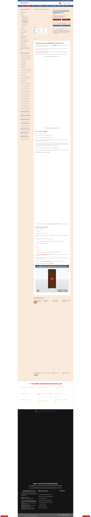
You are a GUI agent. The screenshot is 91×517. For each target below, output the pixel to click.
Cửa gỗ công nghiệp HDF (25, 18)
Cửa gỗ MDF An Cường (66, 31)
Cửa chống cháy (23, 12)
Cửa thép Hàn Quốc (24, 30)
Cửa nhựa (22, 28)
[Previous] (35, 17)
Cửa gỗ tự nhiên (24, 25)
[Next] (50, 17)
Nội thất (22, 34)
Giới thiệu (63, 0)
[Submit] (60, 3)
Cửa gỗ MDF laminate (25, 21)
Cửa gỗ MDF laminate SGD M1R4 (66, 373)
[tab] (35, 40)
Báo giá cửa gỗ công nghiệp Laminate (59, 30)
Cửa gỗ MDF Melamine (25, 22)
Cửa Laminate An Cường (56, 32)
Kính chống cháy (23, 32)
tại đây (52, 263)
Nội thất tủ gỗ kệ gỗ (24, 41)
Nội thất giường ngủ (24, 36)
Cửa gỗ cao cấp (24, 15)
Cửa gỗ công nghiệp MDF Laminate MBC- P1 (38, 373)
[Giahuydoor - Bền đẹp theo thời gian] (24, 3)
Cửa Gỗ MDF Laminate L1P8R (56, 373)
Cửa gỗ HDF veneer (25, 19)
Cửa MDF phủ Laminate (63, 32)
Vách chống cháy (23, 45)
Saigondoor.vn (35, 515)
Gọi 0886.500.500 (4, 516)
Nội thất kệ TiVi (23, 38)
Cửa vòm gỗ (23, 26)
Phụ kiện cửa (23, 43)
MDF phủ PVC (56, 33)
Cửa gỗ (22, 14)
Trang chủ (55, 9)
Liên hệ (67, 0)
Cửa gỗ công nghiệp (60, 31)
